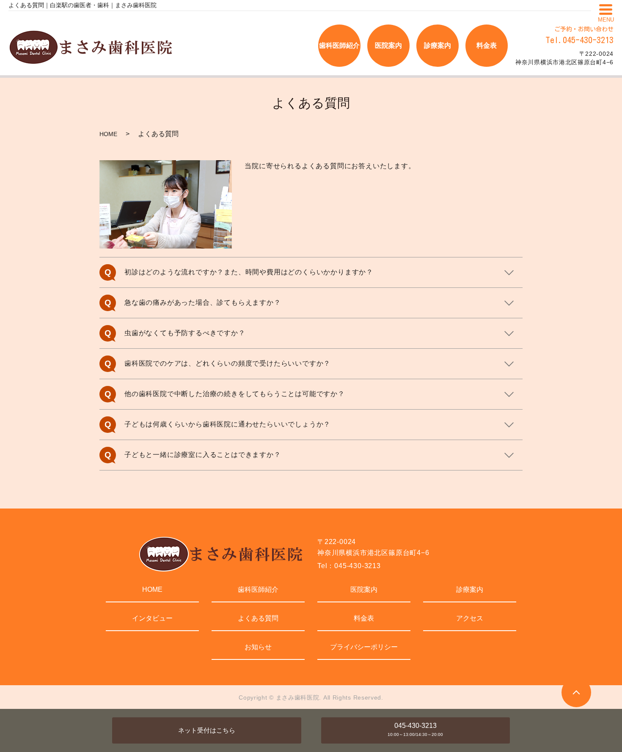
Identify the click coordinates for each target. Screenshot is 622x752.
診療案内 (469, 589)
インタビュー (152, 618)
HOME (108, 134)
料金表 (364, 618)
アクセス (469, 618)
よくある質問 (258, 618)
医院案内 (363, 589)
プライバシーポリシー (364, 647)
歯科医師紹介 (258, 589)
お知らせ (258, 647)
